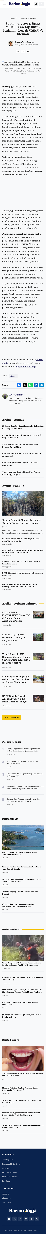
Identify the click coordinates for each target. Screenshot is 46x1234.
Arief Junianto (17, 395)
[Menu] (4, 4)
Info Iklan (6, 1181)
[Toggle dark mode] (41, 4)
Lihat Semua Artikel (11, 717)
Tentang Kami (8, 1160)
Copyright (6, 1168)
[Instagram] (20, 1219)
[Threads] (31, 1219)
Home (12, 18)
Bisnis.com (6, 1198)
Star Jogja (6, 1202)
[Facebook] (9, 1219)
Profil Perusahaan (9, 1172)
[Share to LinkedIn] (36, 385)
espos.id (5, 1194)
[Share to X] (25, 385)
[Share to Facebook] (19, 385)
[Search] (36, 4)
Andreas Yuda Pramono (25, 42)
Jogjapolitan (22, 18)
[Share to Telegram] (41, 385)
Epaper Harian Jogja (26, 366)
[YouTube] (26, 1219)
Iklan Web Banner (9, 1177)
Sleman (13, 376)
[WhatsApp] (37, 1219)
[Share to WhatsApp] (30, 385)
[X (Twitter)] (14, 1219)
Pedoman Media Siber (11, 1164)
